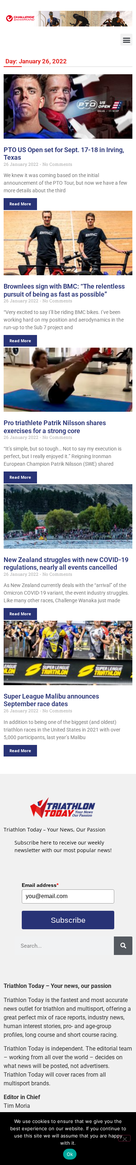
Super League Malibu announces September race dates (51, 700)
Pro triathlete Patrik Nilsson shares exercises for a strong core (55, 427)
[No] (124, 1138)
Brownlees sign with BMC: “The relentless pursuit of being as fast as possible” (64, 290)
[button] (126, 40)
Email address (40, 885)
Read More (20, 203)
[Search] (123, 945)
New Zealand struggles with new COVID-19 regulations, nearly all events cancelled (66, 563)
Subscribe (68, 920)
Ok (70, 1154)
